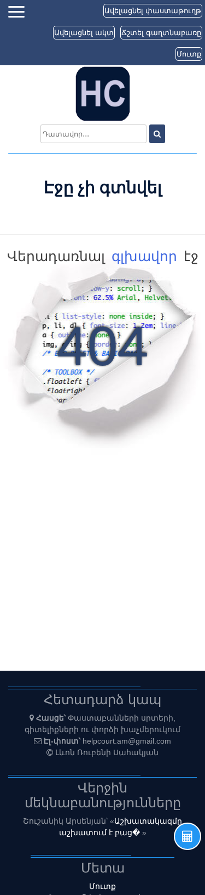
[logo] (102, 93)
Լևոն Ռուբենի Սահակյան (107, 752)
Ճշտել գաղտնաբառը (161, 33)
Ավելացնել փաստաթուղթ (152, 11)
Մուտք (189, 54)
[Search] (157, 133)
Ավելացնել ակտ (84, 33)
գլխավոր (144, 256)
